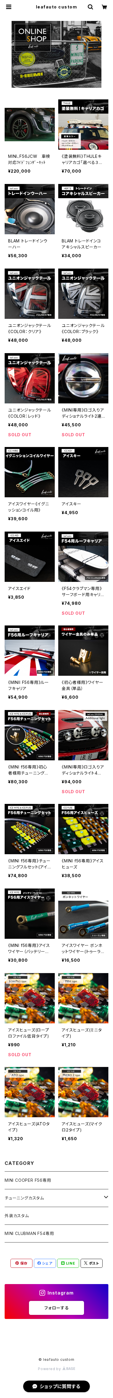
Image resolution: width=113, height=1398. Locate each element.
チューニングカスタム (24, 1197)
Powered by (50, 1369)
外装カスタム (17, 1215)
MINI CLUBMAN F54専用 (29, 1233)
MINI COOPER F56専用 (28, 1180)
